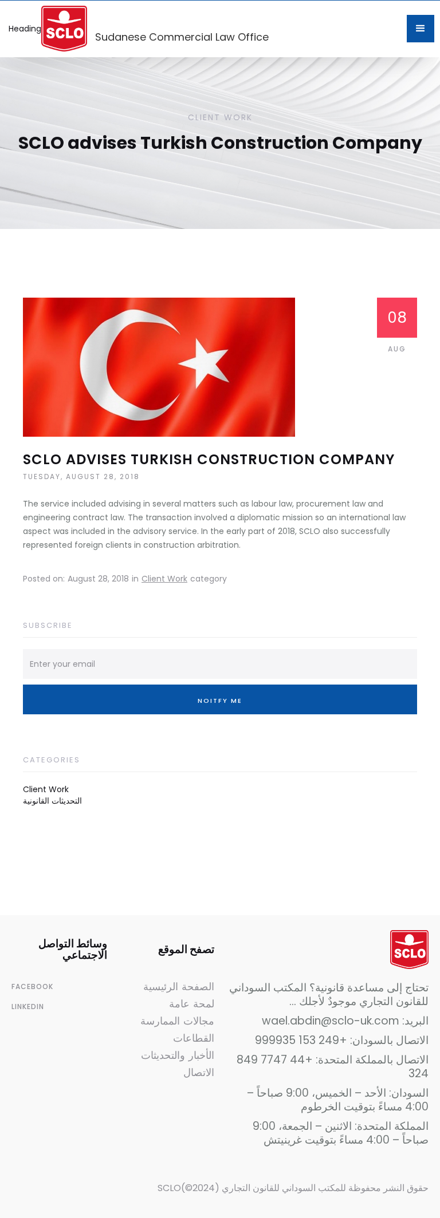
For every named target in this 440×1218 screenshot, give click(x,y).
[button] (420, 28)
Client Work (164, 578)
